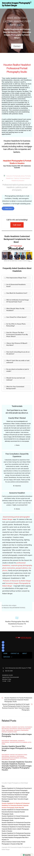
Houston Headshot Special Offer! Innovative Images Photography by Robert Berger (17, 748)
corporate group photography (21, 565)
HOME (5, 653)
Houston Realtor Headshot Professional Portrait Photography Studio (17, 68)
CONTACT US (15, 653)
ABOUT (24, 653)
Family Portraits (6, 727)
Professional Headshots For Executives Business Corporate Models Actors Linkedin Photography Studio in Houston (16, 829)
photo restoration (8, 568)
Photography (13, 728)
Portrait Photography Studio (18, 754)
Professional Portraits (9, 759)
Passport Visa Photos (18, 727)
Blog (3, 786)
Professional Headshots (13, 730)
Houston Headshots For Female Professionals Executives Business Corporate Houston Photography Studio (18, 699)
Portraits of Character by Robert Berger (16, 581)
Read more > (9, 208)
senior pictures (12, 732)
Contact (17, 46)
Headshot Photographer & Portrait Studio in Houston (17, 162)
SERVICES (6, 657)
